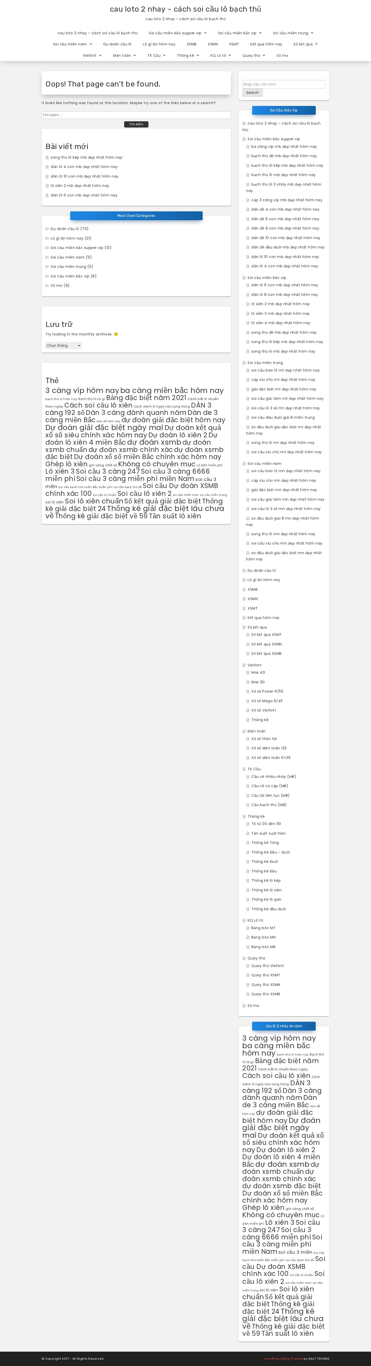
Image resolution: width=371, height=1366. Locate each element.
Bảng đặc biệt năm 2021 (146, 397)
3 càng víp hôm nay (82, 390)
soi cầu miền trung (213, 495)
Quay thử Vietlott (267, 965)
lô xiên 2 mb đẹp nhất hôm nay (80, 185)
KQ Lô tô (218, 55)
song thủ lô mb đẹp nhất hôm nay (283, 351)
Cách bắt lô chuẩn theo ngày (283, 1069)
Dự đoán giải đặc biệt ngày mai (104, 427)
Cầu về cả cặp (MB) (269, 785)
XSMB (192, 44)
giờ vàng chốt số (103, 465)
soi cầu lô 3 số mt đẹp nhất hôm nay (285, 408)
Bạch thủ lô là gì (91, 399)
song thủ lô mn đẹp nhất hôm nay (283, 533)
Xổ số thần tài (264, 738)
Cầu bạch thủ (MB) (269, 804)
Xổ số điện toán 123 (269, 748)
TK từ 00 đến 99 (266, 823)
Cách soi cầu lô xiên (98, 405)
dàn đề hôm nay (108, 421)
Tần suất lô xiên (175, 516)
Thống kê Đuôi (264, 861)
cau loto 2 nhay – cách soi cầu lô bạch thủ (185, 9)
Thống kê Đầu (264, 871)
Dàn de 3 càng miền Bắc (279, 1101)
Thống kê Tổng (265, 842)
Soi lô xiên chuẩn (94, 501)
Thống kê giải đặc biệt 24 (278, 1307)
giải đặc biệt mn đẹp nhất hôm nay (284, 489)
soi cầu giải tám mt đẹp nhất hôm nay (287, 398)
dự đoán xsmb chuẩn (281, 1168)
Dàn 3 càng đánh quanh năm (136, 412)
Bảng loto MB (263, 946)
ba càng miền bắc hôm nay (172, 390)
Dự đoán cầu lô (117, 44)
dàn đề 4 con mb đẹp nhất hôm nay (285, 209)
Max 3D (258, 682)
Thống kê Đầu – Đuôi (270, 852)
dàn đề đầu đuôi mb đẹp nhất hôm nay (288, 247)
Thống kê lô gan (266, 899)
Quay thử (251, 55)
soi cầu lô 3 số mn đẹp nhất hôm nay (286, 508)
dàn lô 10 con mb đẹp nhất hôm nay (85, 176)
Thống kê (185, 55)
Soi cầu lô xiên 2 (145, 493)
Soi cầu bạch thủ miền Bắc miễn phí (85, 487)
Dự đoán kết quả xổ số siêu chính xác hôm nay (133, 431)
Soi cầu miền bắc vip (237, 33)
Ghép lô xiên (66, 464)
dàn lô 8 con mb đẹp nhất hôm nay (284, 294)
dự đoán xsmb (154, 442)
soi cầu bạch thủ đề (128, 487)
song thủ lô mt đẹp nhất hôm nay (283, 442)
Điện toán (122, 55)
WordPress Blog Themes (283, 1358)
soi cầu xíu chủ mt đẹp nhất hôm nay (286, 451)
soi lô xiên (54, 502)
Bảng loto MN (263, 937)
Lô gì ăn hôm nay (159, 44)
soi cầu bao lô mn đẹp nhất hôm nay (286, 470)
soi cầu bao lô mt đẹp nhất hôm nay (285, 370)
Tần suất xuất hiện (268, 833)
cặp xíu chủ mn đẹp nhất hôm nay (283, 480)
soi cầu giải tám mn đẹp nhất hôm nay (287, 499)
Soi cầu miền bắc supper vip (175, 33)
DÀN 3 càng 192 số (276, 1086)
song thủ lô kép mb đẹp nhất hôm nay (87, 157)
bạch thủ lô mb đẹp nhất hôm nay (283, 174)
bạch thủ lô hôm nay (61, 399)
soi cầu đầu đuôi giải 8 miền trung (283, 417)
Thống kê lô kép (266, 880)
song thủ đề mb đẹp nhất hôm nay (284, 332)
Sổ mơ (282, 55)
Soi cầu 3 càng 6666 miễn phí (276, 1233)
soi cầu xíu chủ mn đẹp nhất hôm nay (287, 543)
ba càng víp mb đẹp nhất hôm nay (284, 146)
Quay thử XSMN (265, 984)
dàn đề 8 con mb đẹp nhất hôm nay (285, 228)
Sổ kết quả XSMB (266, 653)
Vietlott (90, 55)
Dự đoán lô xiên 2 (177, 435)
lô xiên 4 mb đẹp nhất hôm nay (280, 322)
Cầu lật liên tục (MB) (270, 795)
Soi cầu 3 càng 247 (108, 471)
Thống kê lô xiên (266, 890)
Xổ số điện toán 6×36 (270, 757)
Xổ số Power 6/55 (267, 691)
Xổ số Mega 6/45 (267, 700)
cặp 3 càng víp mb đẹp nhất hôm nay (286, 200)
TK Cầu (154, 55)
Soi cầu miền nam (70, 44)
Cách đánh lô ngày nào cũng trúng (162, 407)
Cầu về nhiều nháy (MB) (273, 776)
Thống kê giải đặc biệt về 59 (101, 516)
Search (252, 92)
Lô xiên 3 (60, 471)
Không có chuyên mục (157, 464)
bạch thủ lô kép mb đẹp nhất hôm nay (287, 165)
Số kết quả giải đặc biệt (162, 501)
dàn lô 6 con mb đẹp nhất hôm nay (84, 195)
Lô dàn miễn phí (210, 465)
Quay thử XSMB (265, 994)
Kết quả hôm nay (266, 44)
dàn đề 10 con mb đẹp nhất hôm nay (286, 237)
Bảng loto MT (263, 927)
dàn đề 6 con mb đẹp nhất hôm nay (285, 218)
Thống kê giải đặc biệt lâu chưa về (283, 1318)
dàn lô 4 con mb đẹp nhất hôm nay (84, 166)
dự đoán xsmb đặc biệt (281, 1185)
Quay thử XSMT (265, 975)
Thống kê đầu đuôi (268, 909)
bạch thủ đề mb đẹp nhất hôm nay (284, 155)
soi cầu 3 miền (295, 1252)
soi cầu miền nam (186, 495)
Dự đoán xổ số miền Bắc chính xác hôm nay (148, 456)
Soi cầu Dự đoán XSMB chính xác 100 (283, 1266)
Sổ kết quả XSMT (266, 634)
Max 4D (258, 672)
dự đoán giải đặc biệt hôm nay (174, 419)
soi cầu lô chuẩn (104, 495)
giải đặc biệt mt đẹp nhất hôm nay (283, 389)
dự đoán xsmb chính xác (131, 449)
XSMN (213, 44)
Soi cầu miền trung (290, 33)
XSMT (234, 44)
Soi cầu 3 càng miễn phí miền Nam (135, 478)
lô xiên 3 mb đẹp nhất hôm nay (280, 313)
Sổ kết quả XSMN (266, 644)
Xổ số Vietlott (263, 710)
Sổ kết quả (303, 44)
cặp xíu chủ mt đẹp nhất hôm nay (283, 379)
